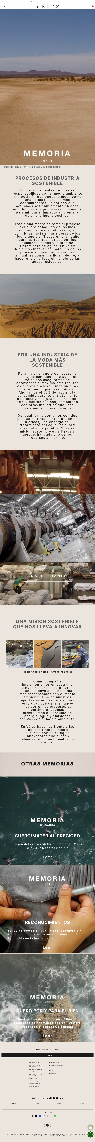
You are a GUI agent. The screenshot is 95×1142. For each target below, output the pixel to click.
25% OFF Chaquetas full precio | (47, 2)
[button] (85, 6)
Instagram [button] (13, 1103)
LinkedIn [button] (59, 1106)
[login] (89, 6)
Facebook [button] (36, 1103)
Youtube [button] (82, 1103)
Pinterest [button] (82, 1106)
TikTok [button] (59, 1103)
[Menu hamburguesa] (2, 6)
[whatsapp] (90, 1134)
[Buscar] (5, 6)
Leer (47, 857)
